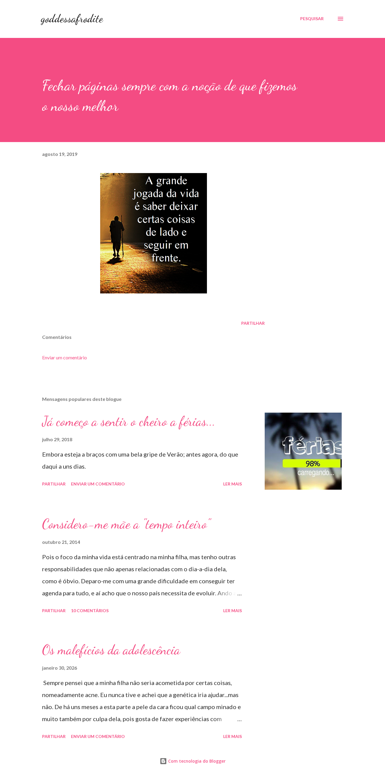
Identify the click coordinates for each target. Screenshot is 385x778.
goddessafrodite (72, 18)
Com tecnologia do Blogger (196, 761)
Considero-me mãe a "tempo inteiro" (126, 524)
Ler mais (232, 483)
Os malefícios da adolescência (111, 650)
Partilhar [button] (253, 323)
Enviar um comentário (64, 357)
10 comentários (90, 610)
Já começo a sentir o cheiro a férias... (128, 421)
